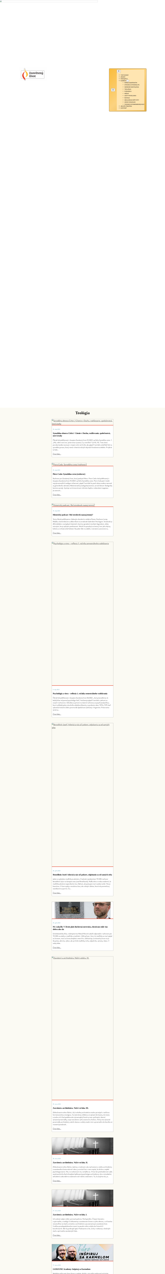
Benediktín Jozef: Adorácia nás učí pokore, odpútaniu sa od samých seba (82, 874)
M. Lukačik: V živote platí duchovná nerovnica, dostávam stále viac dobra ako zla (80, 928)
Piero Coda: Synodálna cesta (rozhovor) (69, 474)
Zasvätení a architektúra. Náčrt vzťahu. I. (70, 1214)
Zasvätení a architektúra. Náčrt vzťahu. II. (70, 1162)
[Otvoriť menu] (113, 89)
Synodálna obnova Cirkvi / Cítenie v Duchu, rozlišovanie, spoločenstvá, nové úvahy (81, 434)
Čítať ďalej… (57, 454)
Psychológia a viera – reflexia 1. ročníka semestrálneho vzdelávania (80, 693)
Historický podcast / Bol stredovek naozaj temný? (73, 515)
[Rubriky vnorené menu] (127, 81)
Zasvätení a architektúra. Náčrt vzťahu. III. (71, 1108)
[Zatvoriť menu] (119, 71)
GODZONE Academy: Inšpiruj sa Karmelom (71, 1269)
